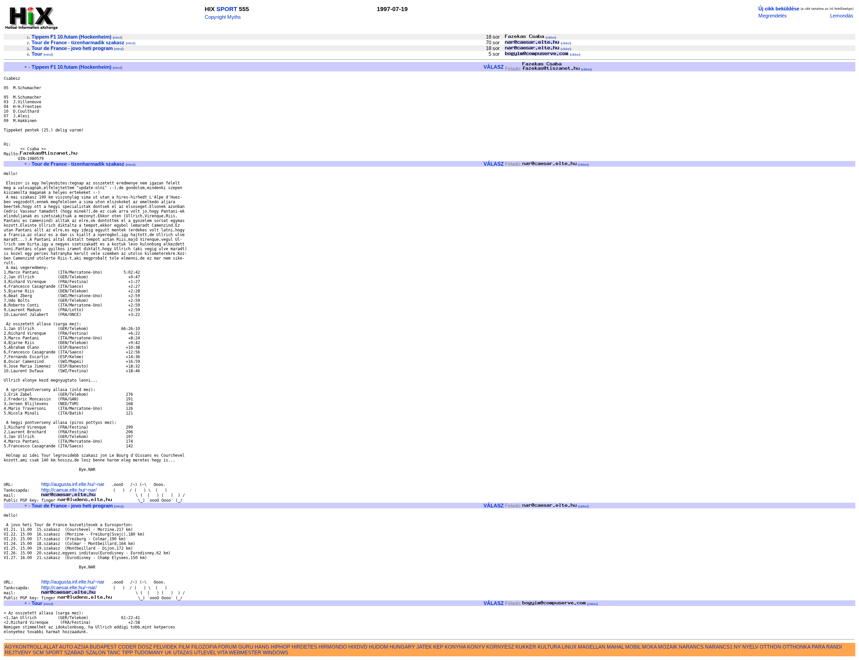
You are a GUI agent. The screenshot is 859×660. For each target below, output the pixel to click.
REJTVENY (18, 652)
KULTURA (549, 647)
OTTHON (770, 647)
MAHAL (615, 647)
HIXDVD (357, 647)
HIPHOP (280, 647)
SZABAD (74, 652)
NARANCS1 (718, 647)
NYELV (750, 647)
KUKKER (525, 647)
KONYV (476, 647)
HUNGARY (402, 647)
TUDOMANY (148, 652)
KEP (438, 647)
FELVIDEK (165, 647)
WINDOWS (275, 652)
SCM (38, 652)
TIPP (127, 652)
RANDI (834, 647)
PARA (818, 647)
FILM (184, 647)
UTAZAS (183, 652)
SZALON (96, 652)
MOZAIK (667, 647)
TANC (113, 652)
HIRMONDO (332, 647)
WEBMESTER (245, 652)
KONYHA (455, 647)
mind (117, 37)
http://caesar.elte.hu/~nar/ (69, 490)
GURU (245, 647)
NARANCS (691, 647)
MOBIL (633, 647)
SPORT (226, 9)
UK (168, 652)
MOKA (649, 647)
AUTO (66, 647)
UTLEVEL (205, 652)
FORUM (227, 647)
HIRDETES (304, 647)
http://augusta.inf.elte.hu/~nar (72, 484)
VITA (222, 652)
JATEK (424, 647)
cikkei (551, 37)
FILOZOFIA (204, 647)
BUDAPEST (103, 647)
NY (737, 647)
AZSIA (81, 647)
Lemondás (841, 15)
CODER (127, 647)
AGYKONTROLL (23, 647)
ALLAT (50, 647)
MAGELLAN (591, 647)
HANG (262, 647)
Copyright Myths (223, 17)
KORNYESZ (500, 647)
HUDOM (378, 647)
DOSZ (145, 647)
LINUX (569, 647)
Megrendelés (772, 15)
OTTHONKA (796, 647)
